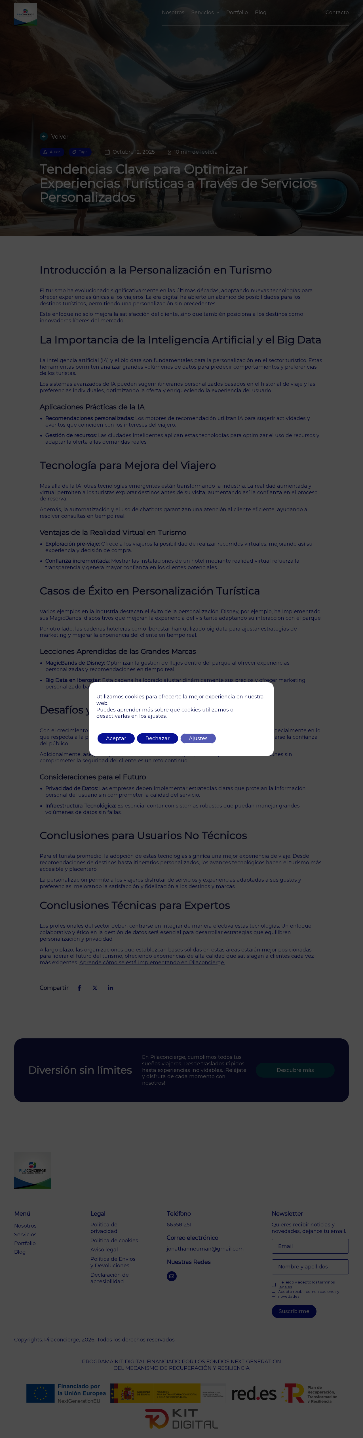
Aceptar (116, 738)
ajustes (157, 716)
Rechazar (157, 738)
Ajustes (198, 738)
